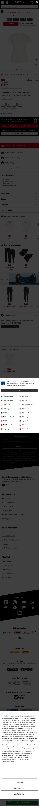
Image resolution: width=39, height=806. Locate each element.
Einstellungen (19, 794)
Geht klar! (19, 783)
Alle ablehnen (19, 788)
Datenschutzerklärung (8, 761)
